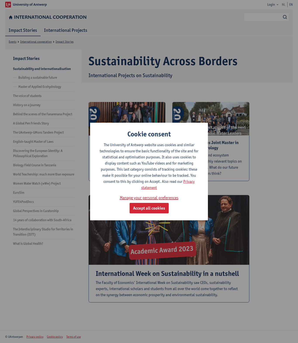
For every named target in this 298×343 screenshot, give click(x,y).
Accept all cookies (149, 208)
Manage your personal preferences (149, 197)
